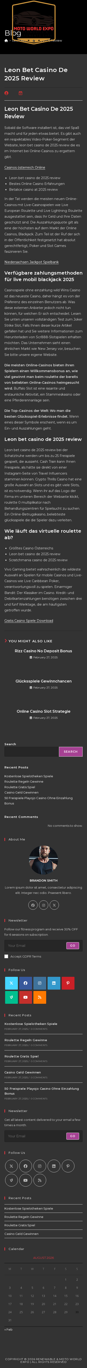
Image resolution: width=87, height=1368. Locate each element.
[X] (54, 905)
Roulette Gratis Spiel (19, 787)
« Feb (8, 1329)
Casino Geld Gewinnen (21, 792)
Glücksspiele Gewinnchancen (44, 681)
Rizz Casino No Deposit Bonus (43, 651)
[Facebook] (33, 905)
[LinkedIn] (54, 983)
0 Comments (39, 1028)
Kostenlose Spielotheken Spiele (28, 776)
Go (72, 945)
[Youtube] (25, 997)
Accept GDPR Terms (25, 956)
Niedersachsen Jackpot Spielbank (31, 262)
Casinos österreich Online (24, 167)
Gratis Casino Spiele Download (28, 621)
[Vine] (11, 997)
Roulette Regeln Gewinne (23, 781)
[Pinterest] (68, 983)
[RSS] (39, 997)
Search (10, 744)
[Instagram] (43, 905)
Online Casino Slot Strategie (44, 711)
